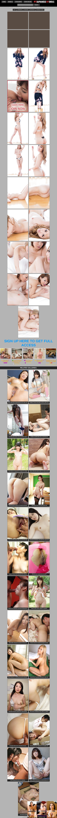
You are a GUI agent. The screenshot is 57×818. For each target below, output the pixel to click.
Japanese (19, 9)
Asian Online (27, 1)
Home (4, 1)
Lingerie (26, 9)
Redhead (32, 9)
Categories (18, 1)
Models (10, 1)
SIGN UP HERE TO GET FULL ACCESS (28, 343)
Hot (14, 9)
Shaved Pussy (40, 9)
